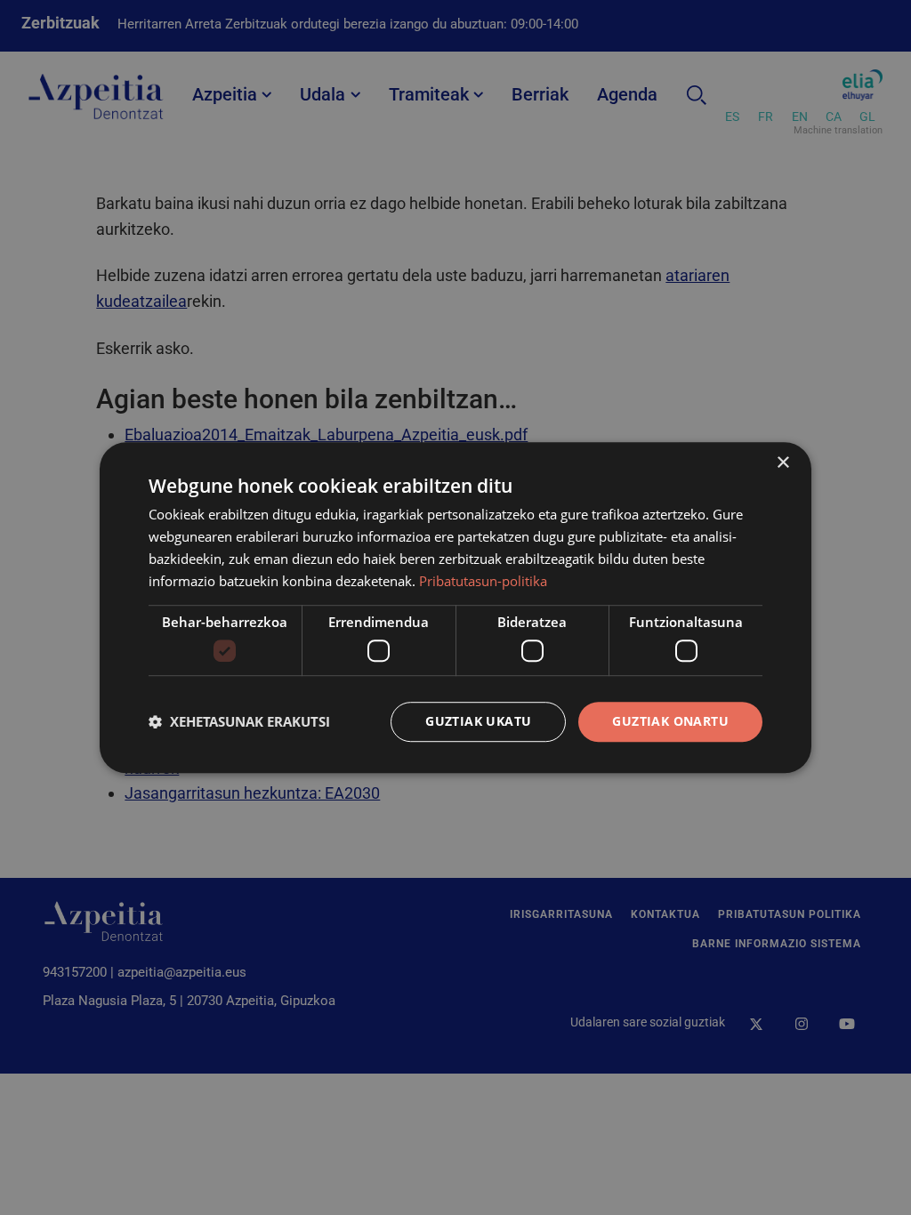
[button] (239, 721)
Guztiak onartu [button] (670, 720)
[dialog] (455, 607)
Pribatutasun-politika (483, 581)
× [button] (782, 463)
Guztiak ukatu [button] (478, 720)
